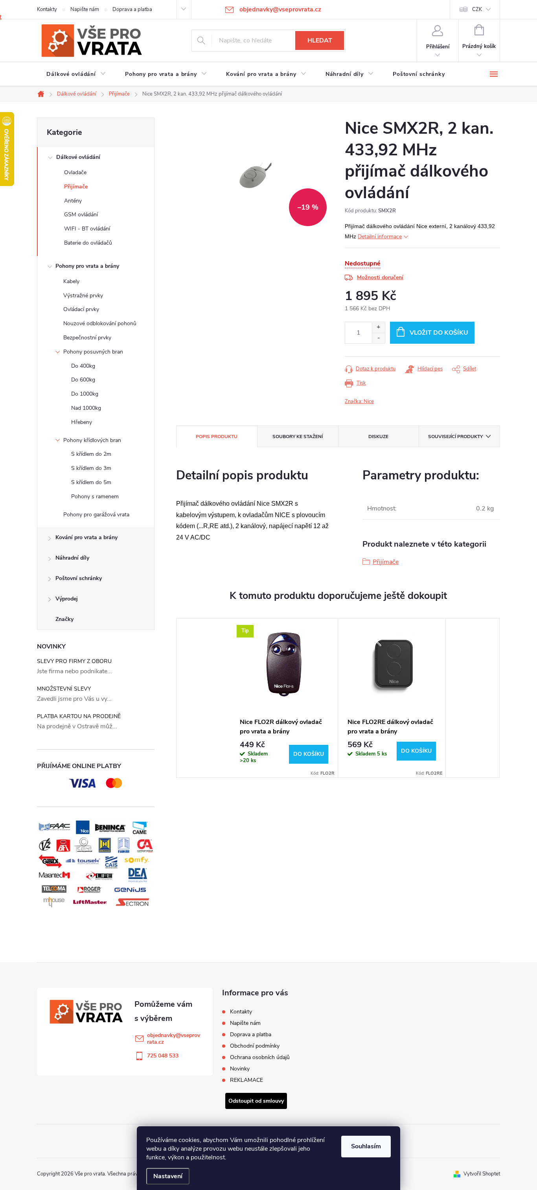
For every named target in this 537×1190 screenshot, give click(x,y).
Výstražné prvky (83, 295)
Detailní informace (380, 236)
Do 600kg (83, 379)
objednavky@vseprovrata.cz (173, 1039)
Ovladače (75, 172)
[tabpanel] (284, 698)
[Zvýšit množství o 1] (378, 327)
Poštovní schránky (78, 578)
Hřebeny (81, 422)
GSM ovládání (81, 214)
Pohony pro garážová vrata (96, 514)
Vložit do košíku (439, 332)
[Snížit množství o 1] (378, 338)
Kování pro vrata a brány (86, 537)
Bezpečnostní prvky (87, 337)
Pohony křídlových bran (92, 440)
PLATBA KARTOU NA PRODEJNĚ (79, 716)
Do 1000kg (84, 394)
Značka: (359, 401)
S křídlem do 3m (91, 468)
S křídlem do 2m (91, 454)
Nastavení (167, 1176)
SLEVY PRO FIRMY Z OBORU (74, 661)
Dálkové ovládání (78, 157)
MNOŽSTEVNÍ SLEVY (64, 689)
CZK (477, 9)
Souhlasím (366, 1146)
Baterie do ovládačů (88, 243)
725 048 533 (162, 1055)
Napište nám (84, 9)
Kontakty (47, 9)
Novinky (240, 1068)
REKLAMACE (246, 1080)
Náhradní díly (72, 558)
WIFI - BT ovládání (87, 228)
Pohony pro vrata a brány (87, 266)
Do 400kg (83, 366)
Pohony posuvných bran (93, 352)
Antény (73, 200)
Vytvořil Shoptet (481, 1173)
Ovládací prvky (81, 309)
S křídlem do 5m (91, 482)
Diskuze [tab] (378, 436)
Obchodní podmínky (255, 1046)
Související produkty (455, 436)
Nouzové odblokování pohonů (99, 323)
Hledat (319, 40)
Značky (64, 619)
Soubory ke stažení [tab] (297, 436)
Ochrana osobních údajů (260, 1057)
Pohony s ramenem (95, 496)
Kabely (71, 281)
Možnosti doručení (380, 277)
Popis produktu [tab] (216, 436)
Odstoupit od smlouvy (256, 1101)
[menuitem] (76, 74)
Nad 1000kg (86, 408)
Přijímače (76, 186)
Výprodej (66, 598)
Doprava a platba (132, 9)
